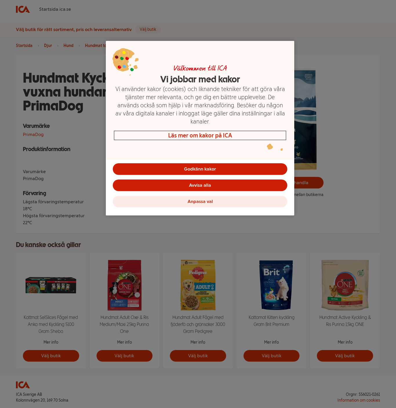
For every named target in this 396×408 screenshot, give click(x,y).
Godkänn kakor (200, 169)
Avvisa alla (200, 185)
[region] (200, 128)
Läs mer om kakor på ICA (200, 135)
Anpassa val (200, 201)
